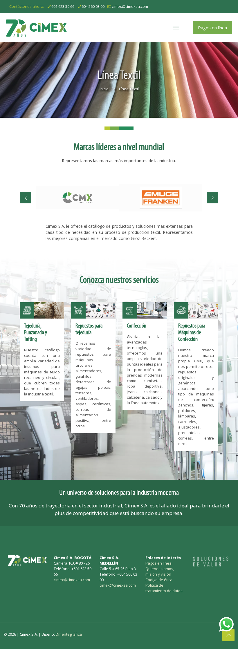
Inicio (104, 88)
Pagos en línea (212, 27)
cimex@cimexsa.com (130, 6)
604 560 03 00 (93, 6)
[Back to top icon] (228, 635)
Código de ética (158, 579)
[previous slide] (25, 197)
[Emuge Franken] (160, 198)
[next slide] (212, 197)
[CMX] (77, 197)
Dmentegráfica (69, 634)
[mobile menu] (176, 27)
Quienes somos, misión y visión (159, 571)
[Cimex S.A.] (36, 27)
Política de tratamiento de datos (164, 588)
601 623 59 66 (62, 6)
